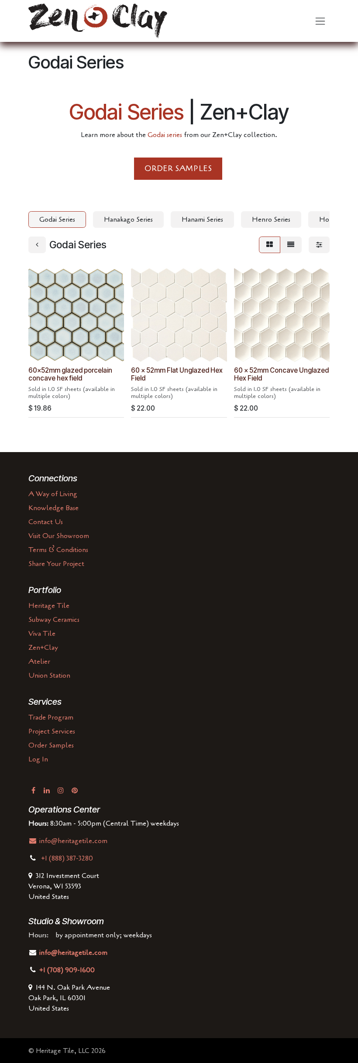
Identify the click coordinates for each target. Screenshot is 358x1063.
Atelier (39, 661)
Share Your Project (56, 564)
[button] (42, 351)
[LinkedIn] (47, 790)
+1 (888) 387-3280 (68, 858)
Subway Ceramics (53, 619)
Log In (38, 759)
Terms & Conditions (58, 550)
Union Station (49, 675)
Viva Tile (41, 633)
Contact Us (45, 522)
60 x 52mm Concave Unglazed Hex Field (281, 374)
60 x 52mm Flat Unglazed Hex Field (177, 374)
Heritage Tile (48, 605)
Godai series (165, 135)
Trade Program (50, 717)
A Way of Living (52, 494)
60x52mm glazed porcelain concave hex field (70, 374)
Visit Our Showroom (58, 536)
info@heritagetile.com (72, 841)
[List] (291, 245)
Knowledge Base (53, 508)
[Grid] (269, 245)
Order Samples (51, 745)
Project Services (51, 731)
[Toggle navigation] (320, 21)
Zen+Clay (43, 647)
